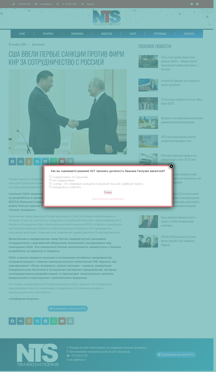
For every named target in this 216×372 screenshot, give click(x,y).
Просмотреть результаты (108, 198)
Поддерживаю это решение (70, 177)
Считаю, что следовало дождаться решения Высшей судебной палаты (97, 183)
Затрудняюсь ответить (66, 187)
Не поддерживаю (63, 180)
